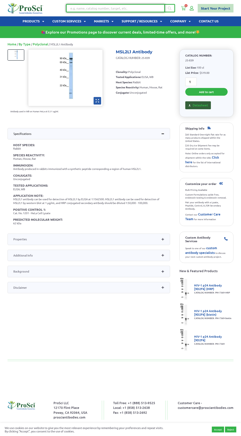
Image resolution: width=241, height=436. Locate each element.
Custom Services (66, 21)
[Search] (170, 8)
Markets (101, 21)
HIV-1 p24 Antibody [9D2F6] (208, 338)
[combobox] (115, 8)
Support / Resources (140, 21)
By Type (25, 44)
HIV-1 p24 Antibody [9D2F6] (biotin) (208, 312)
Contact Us (209, 21)
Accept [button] (218, 429)
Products (31, 21)
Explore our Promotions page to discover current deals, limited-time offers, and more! (121, 32)
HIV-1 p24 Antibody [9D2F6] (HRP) (208, 287)
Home (12, 44)
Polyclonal (40, 44)
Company (178, 21)
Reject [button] (230, 429)
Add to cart (206, 92)
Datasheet (200, 105)
